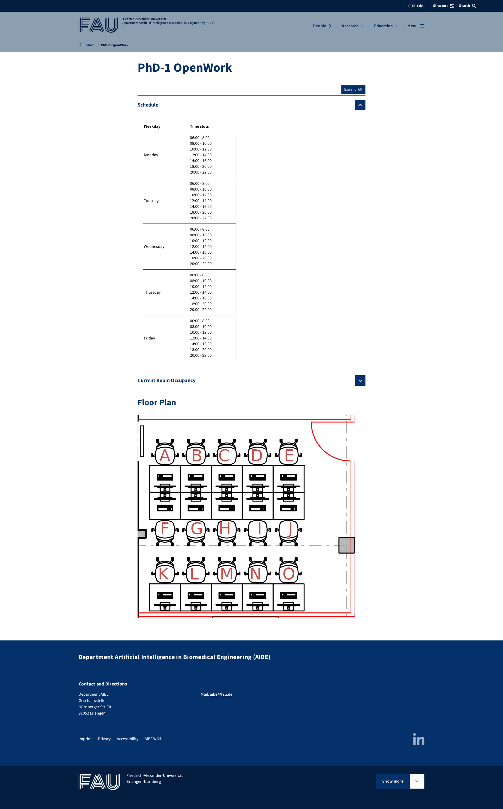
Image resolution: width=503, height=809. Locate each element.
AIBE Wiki (153, 739)
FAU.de (417, 6)
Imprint (85, 739)
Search (464, 5)
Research (350, 26)
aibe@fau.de (221, 694)
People (319, 26)
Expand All (353, 89)
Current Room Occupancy (166, 380)
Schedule (148, 105)
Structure (440, 5)
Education (383, 26)
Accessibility (127, 739)
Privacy (104, 739)
